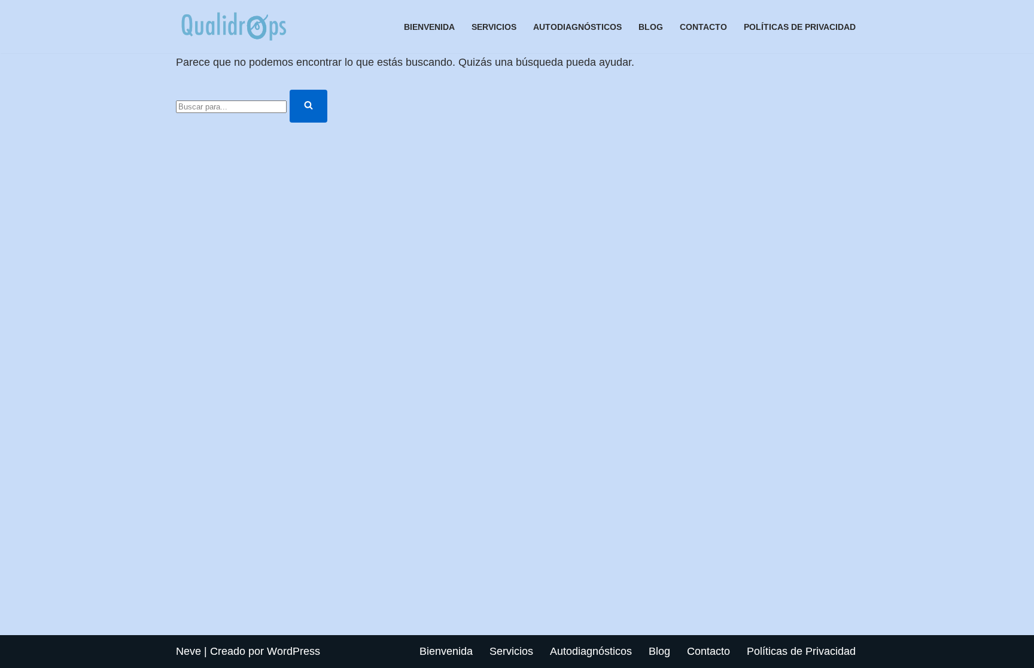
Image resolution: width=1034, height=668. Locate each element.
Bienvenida (429, 27)
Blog (650, 27)
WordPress (293, 651)
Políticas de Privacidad (800, 27)
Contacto (703, 27)
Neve (188, 651)
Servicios (494, 27)
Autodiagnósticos (577, 27)
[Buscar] (308, 106)
